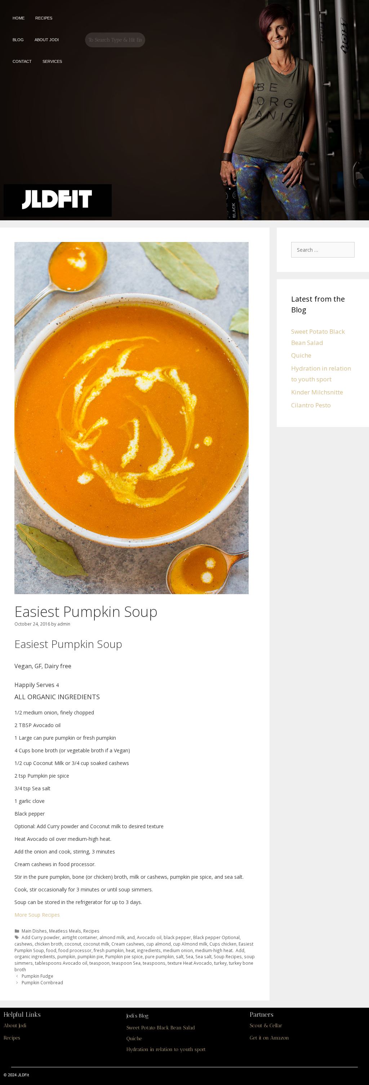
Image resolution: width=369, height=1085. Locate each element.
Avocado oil (149, 937)
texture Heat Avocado (190, 963)
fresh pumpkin (109, 950)
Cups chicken (222, 944)
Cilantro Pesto (311, 405)
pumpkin (66, 956)
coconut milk (96, 944)
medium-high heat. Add (219, 950)
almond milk (112, 937)
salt (179, 956)
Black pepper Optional (216, 937)
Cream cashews (127, 944)
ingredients (149, 950)
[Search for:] (324, 249)
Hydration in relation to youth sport (166, 1049)
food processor (75, 950)
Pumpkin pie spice (124, 956)
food (51, 950)
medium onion (178, 950)
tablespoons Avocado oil (61, 963)
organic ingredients (34, 956)
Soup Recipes (228, 956)
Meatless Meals (65, 931)
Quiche (301, 355)
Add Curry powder (41, 937)
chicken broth (48, 944)
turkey (220, 963)
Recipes (91, 931)
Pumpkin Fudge (37, 976)
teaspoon (99, 963)
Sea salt (203, 956)
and (131, 937)
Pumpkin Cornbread (42, 982)
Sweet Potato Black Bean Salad (160, 1028)
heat (130, 950)
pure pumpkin (159, 956)
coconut (73, 944)
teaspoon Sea (126, 963)
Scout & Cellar (266, 1026)
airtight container (79, 937)
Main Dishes (34, 931)
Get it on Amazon (269, 1038)
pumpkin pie (90, 956)
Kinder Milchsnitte (317, 392)
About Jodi (15, 1026)
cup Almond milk (190, 944)
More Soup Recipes (37, 914)
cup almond (158, 944)
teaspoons (154, 963)
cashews (23, 944)
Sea (189, 956)
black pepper (177, 937)
